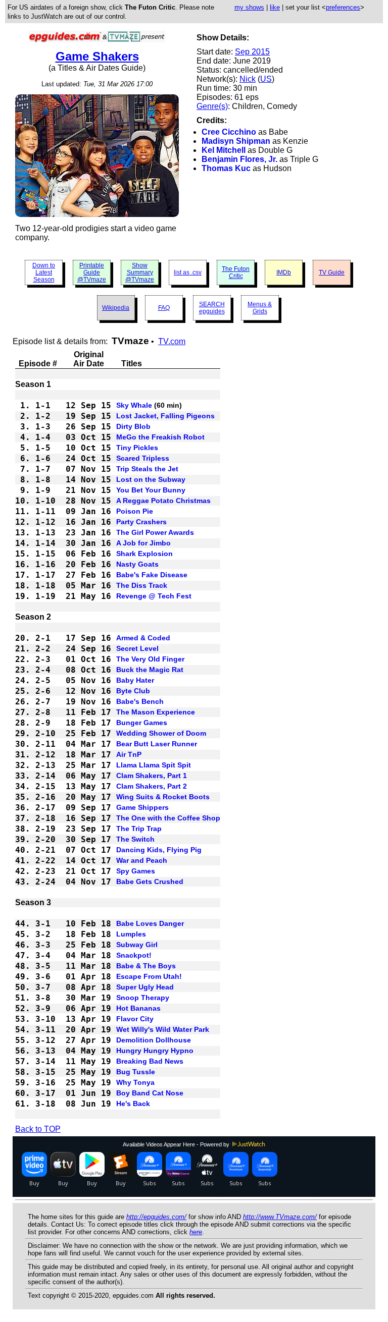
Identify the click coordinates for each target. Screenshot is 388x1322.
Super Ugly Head (145, 987)
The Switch (135, 839)
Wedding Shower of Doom (161, 733)
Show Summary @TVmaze (139, 272)
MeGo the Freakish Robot (160, 437)
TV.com (171, 341)
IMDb (283, 272)
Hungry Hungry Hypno (154, 1050)
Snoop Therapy (142, 998)
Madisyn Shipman (236, 141)
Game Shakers (97, 56)
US (266, 79)
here (195, 1232)
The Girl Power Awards (155, 532)
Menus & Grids (260, 308)
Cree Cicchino (229, 132)
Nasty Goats (137, 564)
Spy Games (135, 871)
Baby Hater (135, 680)
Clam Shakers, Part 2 (151, 786)
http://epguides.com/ (156, 1217)
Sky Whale (134, 405)
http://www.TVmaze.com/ (280, 1217)
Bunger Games (141, 723)
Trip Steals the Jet (147, 469)
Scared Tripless (142, 458)
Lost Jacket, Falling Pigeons (165, 416)
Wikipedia (115, 307)
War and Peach (141, 860)
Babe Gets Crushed (149, 881)
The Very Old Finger (150, 659)
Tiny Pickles (137, 448)
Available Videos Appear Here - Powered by (177, 1144)
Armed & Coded (143, 638)
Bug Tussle (135, 1072)
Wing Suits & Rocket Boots (163, 797)
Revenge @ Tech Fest (153, 596)
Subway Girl (137, 945)
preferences (343, 7)
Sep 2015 (252, 51)
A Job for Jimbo (143, 543)
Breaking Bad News (149, 1061)
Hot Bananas (138, 1008)
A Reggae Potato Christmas (163, 501)
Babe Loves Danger (150, 923)
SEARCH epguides (212, 308)
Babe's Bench (140, 701)
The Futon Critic (236, 272)
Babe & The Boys (146, 966)
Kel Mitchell (224, 150)
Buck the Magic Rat (149, 670)
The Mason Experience (155, 712)
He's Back (133, 1103)
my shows (249, 7)
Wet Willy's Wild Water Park (162, 1029)
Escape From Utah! (149, 976)
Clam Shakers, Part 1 (151, 776)
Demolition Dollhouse (153, 1040)
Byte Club (133, 691)
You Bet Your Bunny (150, 490)
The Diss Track (141, 585)
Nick (247, 79)
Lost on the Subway (150, 479)
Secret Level (137, 648)
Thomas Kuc (226, 168)
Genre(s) (212, 106)
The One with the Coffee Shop (168, 818)
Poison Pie (134, 511)
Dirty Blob (133, 426)
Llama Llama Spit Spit (153, 765)
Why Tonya (135, 1082)
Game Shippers (142, 807)
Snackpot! (134, 955)
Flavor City (135, 1019)
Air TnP (128, 754)
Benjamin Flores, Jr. (239, 159)
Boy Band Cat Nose (149, 1093)
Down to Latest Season (43, 272)
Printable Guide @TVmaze (91, 272)
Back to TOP (38, 1129)
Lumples (131, 934)
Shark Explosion (144, 553)
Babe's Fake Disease (151, 575)
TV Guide (332, 272)
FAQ (164, 307)
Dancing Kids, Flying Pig (159, 850)
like (275, 7)
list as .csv (188, 272)
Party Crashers (141, 522)
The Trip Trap (139, 828)
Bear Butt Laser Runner (156, 744)
